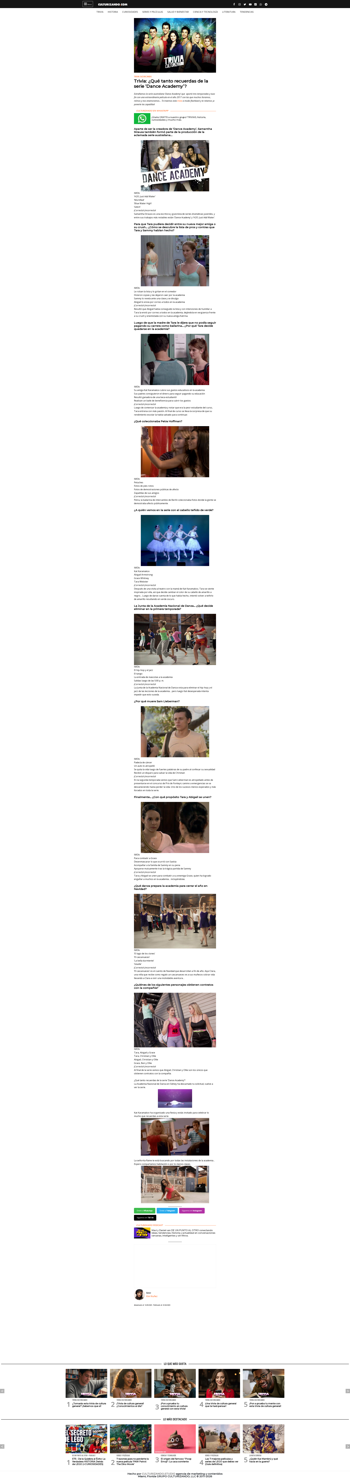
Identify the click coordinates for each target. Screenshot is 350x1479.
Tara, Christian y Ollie (145, 1055)
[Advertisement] (175, 1334)
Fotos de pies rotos (144, 485)
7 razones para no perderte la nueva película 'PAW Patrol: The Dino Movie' (132, 1461)
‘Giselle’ (138, 964)
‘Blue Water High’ (143, 203)
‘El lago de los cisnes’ (144, 953)
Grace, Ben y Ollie (143, 1063)
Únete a (145, 1210)
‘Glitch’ (137, 206)
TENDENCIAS (247, 11)
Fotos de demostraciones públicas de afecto (156, 489)
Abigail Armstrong (143, 574)
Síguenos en (192, 1210)
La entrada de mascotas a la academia (153, 677)
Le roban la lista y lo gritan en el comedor (155, 291)
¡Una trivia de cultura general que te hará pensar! (220, 1404)
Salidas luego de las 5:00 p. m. (149, 680)
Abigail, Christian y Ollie (146, 1059)
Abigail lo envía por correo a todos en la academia (159, 302)
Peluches (138, 482)
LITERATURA (228, 11)
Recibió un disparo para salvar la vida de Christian (159, 772)
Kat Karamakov (142, 571)
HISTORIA (113, 11)
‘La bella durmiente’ (144, 960)
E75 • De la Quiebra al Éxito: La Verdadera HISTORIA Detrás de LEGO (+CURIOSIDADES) (88, 1461)
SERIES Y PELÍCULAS (152, 11)
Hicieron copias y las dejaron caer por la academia (159, 295)
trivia (180, 100)
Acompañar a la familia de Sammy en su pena (157, 865)
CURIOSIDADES (130, 11)
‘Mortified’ (139, 199)
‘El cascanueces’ (142, 957)
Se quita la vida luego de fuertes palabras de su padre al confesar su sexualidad (175, 769)
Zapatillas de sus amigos (146, 492)
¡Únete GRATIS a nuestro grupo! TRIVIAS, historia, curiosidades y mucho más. (178, 118)
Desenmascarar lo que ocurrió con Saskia (155, 861)
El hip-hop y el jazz (143, 670)
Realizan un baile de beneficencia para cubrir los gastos (162, 400)
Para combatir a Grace (145, 858)
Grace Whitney (141, 578)
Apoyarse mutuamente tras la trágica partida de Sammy (162, 868)
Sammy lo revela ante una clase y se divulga (156, 298)
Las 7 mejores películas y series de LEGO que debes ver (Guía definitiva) (221, 1461)
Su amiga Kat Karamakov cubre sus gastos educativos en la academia (169, 390)
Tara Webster (141, 581)
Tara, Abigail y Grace (144, 1052)
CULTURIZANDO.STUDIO (158, 1473)
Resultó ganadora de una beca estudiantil (155, 397)
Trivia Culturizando (143, 77)
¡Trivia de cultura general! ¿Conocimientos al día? (130, 1404)
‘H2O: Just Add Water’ (144, 196)
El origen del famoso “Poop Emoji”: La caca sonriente (176, 1460)
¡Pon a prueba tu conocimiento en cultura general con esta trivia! (174, 1406)
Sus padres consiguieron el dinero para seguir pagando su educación (169, 393)
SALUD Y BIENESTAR (178, 11)
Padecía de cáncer (143, 762)
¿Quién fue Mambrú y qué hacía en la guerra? (263, 1460)
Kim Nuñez (152, 1296)
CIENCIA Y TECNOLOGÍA (205, 11)
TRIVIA (99, 11)
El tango (138, 673)
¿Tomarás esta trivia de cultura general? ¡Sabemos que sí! (89, 1404)
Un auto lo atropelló (144, 765)
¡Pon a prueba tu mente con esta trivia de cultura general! (265, 1404)
